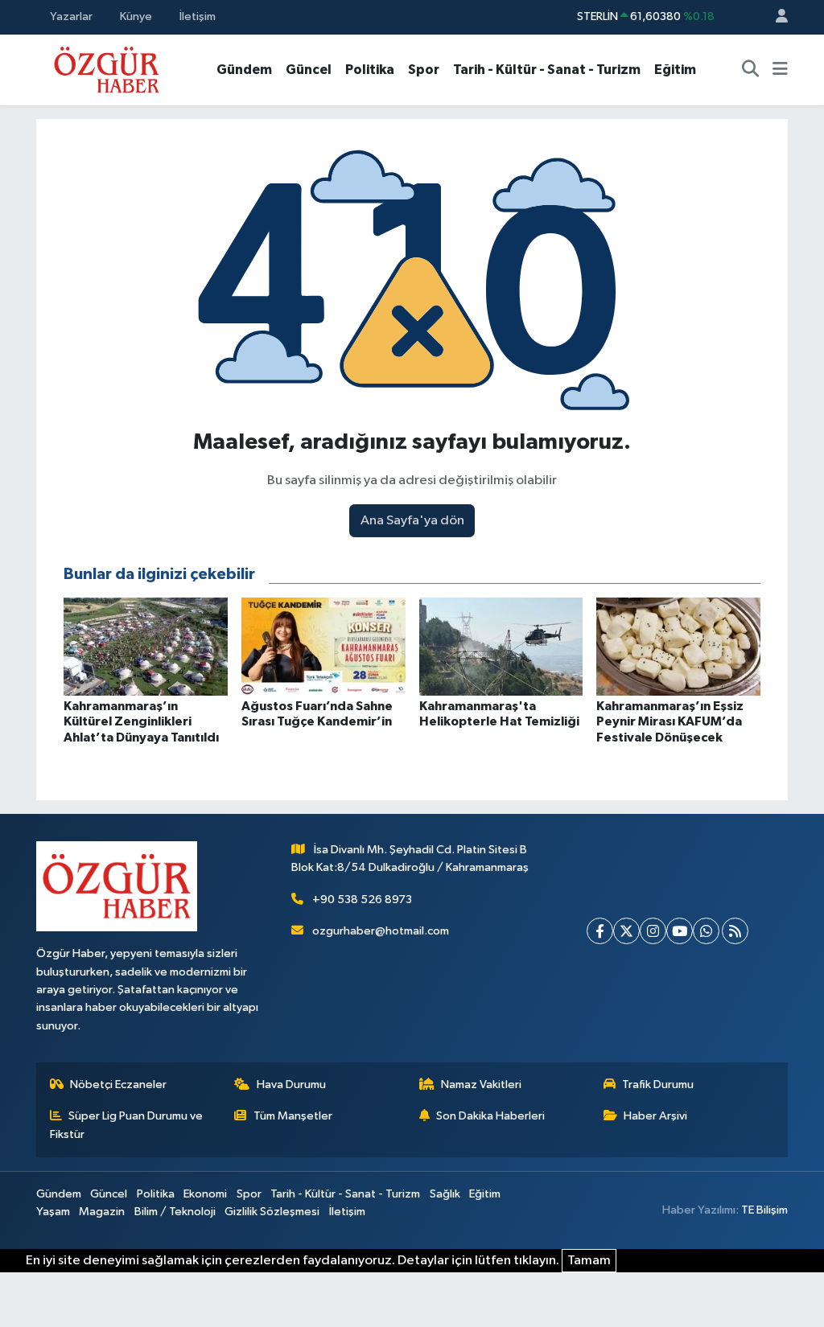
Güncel (309, 69)
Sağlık (445, 1194)
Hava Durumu (291, 1084)
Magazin (102, 1212)
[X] (626, 931)
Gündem (244, 69)
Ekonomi (205, 1194)
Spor (423, 69)
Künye (136, 16)
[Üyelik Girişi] (775, 17)
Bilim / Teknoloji (175, 1212)
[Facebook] (600, 931)
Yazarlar (71, 16)
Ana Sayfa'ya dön (412, 521)
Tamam (589, 1260)
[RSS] (735, 931)
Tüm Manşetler (292, 1116)
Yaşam (53, 1212)
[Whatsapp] (706, 931)
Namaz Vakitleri (481, 1084)
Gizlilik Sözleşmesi (272, 1212)
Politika (369, 69)
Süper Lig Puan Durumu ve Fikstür (127, 1125)
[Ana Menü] (780, 70)
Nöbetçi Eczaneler (118, 1084)
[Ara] (750, 70)
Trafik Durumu (658, 1084)
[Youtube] (679, 931)
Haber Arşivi (655, 1116)
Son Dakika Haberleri (490, 1116)
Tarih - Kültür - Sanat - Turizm (547, 69)
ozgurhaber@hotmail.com (380, 931)
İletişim (197, 16)
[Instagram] (653, 931)
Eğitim (675, 69)
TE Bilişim (764, 1210)
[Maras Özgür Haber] (106, 68)
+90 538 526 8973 (362, 900)
